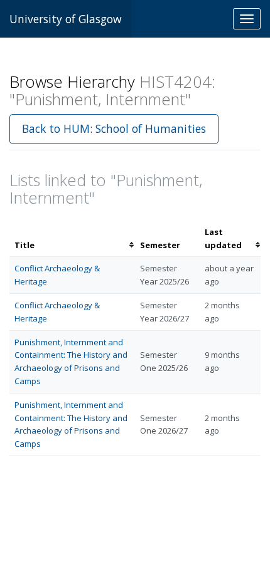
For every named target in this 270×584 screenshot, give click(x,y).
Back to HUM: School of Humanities (114, 128)
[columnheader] (72, 239)
